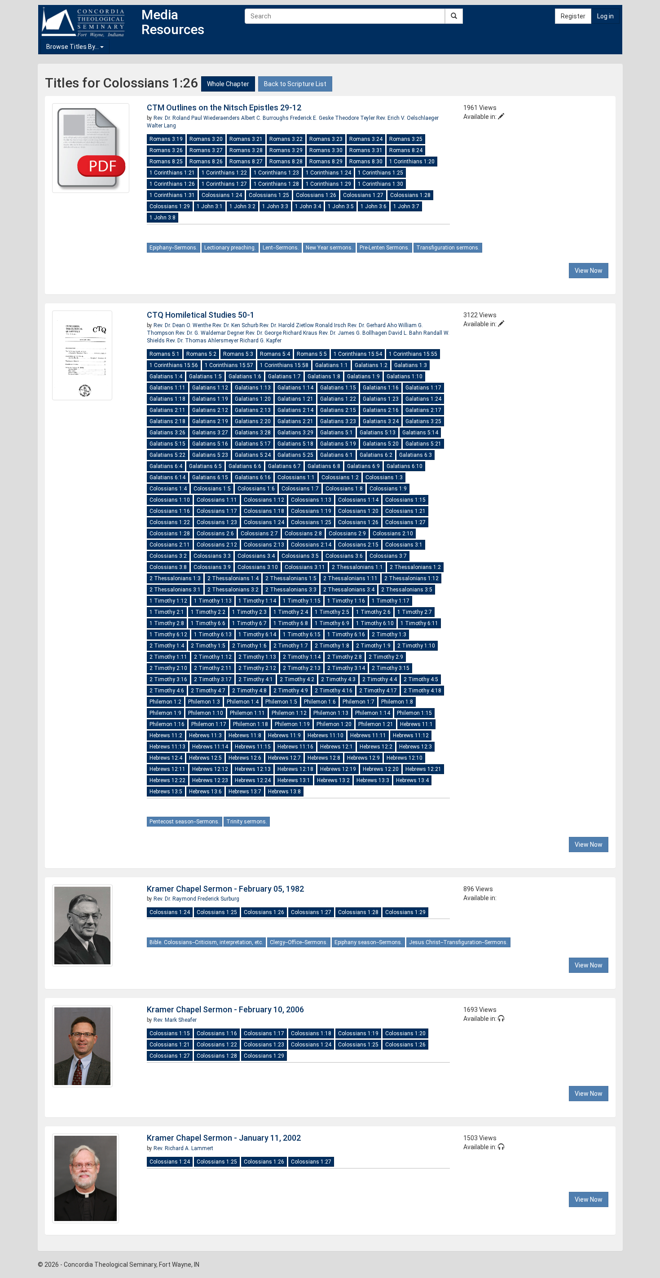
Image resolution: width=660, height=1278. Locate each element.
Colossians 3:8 (168, 567)
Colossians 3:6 (344, 556)
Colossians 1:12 (264, 500)
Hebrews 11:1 (416, 724)
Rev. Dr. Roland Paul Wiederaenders (197, 118)
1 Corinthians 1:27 (224, 184)
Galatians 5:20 (381, 444)
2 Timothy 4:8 (249, 690)
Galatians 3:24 (381, 421)
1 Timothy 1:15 (302, 601)
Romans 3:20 (206, 139)
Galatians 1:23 (381, 399)
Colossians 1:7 (300, 489)
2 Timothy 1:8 (332, 646)
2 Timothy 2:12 (257, 668)
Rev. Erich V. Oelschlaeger (407, 118)
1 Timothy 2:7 (414, 612)
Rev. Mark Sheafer (175, 1020)
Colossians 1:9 (388, 489)
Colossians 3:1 (403, 545)
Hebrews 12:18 (295, 769)
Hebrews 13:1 (293, 780)
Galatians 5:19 (338, 444)
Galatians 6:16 (253, 477)
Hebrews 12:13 (253, 769)
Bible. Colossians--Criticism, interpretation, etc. (206, 942)
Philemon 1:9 (165, 713)
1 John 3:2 (242, 206)
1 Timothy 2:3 (249, 612)
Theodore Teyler (355, 118)
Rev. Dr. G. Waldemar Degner (211, 333)
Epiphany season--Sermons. (368, 942)
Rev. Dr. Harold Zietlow (287, 325)
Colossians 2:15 (358, 545)
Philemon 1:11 (247, 713)
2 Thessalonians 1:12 (411, 578)
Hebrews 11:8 (245, 735)
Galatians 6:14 (167, 477)
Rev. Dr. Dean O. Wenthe (183, 325)
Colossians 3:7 (388, 556)
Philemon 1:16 (167, 724)
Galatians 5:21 (423, 444)
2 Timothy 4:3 (338, 679)
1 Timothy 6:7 (249, 623)
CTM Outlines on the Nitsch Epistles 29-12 (224, 107)
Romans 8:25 (166, 161)
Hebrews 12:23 (210, 780)
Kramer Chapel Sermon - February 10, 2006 (225, 1009)
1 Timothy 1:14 (257, 601)
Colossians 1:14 (358, 500)
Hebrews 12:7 (284, 758)
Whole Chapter (228, 84)
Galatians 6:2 (376, 455)
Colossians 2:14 (311, 545)
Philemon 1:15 (414, 713)
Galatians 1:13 (253, 388)
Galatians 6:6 (245, 466)
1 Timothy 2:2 (208, 612)
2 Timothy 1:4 (167, 646)
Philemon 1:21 (375, 724)
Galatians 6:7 (284, 466)
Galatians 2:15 (338, 410)
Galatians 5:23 (210, 455)
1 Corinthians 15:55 (413, 354)
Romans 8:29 (326, 161)
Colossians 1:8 (344, 489)
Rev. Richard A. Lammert (183, 1148)
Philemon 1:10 (205, 713)
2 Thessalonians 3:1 (175, 589)
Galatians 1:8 (324, 376)
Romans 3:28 (246, 150)
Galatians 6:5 (205, 466)
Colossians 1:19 (311, 511)
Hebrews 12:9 (363, 758)
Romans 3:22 (286, 139)
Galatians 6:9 (363, 466)
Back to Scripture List (295, 84)
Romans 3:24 (366, 139)
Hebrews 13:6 (205, 791)
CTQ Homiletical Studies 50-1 (201, 315)
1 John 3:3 (275, 206)
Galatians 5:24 (253, 455)
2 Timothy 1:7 (290, 646)
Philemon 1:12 (289, 713)
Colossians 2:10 (393, 533)
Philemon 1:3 (204, 702)
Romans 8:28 (286, 161)
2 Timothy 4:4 (379, 679)
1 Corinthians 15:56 (174, 365)
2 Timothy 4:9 (290, 690)
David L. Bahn (405, 333)
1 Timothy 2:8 (167, 623)
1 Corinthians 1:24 (328, 173)
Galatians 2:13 (253, 410)
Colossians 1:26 (316, 195)
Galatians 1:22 (338, 399)
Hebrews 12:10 (404, 758)
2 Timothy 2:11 (213, 668)
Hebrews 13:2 (333, 780)
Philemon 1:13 (330, 713)
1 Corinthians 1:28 (276, 184)
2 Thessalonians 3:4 (348, 589)
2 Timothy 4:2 (297, 679)
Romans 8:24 (405, 150)
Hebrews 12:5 (205, 758)
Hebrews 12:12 (210, 769)
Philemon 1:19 (292, 724)
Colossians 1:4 (168, 489)
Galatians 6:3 (415, 455)
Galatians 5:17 (253, 444)
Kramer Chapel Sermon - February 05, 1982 (225, 888)
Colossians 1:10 (170, 500)
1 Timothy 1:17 (390, 601)
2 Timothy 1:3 (389, 634)
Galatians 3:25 (423, 421)
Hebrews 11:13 (167, 747)
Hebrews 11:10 (325, 735)
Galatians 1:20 (253, 399)
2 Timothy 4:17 (378, 690)
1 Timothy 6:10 (375, 623)
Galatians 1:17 (423, 388)
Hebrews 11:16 (295, 747)
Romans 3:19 (166, 139)
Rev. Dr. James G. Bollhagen (353, 333)
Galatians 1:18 (167, 399)
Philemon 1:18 (250, 724)
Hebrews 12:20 (381, 769)
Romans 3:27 (206, 150)
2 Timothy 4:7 (208, 690)
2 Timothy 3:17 (213, 679)
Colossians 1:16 (170, 511)
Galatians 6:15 (210, 477)
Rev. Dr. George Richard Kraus (282, 333)
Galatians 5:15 (167, 444)
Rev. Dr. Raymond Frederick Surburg (196, 899)
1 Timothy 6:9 (332, 623)
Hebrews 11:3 (205, 735)
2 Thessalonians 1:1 (357, 567)
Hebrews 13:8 (284, 791)
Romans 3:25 (405, 139)
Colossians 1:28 (410, 195)
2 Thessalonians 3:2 (233, 589)
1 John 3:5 (341, 206)
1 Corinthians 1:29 (328, 184)
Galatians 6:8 (324, 466)
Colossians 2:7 (259, 533)
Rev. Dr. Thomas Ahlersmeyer (203, 340)
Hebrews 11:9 (284, 735)
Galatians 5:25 (295, 455)
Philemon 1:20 (334, 724)
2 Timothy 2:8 (344, 657)
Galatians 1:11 (167, 388)
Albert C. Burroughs (265, 118)
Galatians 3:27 (210, 432)
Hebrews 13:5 (166, 791)
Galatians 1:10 (404, 376)
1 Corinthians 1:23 (276, 173)
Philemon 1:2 (165, 702)
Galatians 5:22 (167, 455)
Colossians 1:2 (340, 477)
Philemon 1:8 (397, 702)
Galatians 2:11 (167, 410)
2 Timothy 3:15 (390, 668)
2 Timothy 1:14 (302, 657)
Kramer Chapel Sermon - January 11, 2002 (224, 1137)
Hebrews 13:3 (372, 780)
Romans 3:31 (366, 150)
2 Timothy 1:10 (416, 646)
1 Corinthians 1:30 (380, 184)
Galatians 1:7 (284, 376)
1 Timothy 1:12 (168, 601)
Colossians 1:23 (217, 522)
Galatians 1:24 (423, 399)
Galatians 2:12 (210, 410)
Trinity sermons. (246, 821)
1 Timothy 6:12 (168, 634)
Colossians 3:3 (212, 556)
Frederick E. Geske (312, 118)
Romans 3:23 (326, 139)
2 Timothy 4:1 (255, 679)
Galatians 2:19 (210, 421)
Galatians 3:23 (338, 421)
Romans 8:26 (206, 161)
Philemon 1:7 (358, 702)
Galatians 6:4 (166, 466)
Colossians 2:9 (347, 533)
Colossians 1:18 (264, 511)
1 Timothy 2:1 (167, 612)
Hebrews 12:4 (166, 758)
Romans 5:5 (312, 354)
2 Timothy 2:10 (168, 668)
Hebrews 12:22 (167, 780)
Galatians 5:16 (210, 444)
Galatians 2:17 (423, 410)
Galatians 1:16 (381, 388)
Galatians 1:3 (410, 365)
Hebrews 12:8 (324, 758)
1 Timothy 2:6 (373, 612)
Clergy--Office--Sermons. (299, 942)
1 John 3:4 (308, 206)
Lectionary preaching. (230, 248)
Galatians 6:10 (404, 466)
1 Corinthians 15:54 (358, 354)
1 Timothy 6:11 (419, 623)
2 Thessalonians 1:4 (233, 578)
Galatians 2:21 (295, 421)
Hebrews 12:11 (167, 769)
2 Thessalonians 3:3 (291, 589)
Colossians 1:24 (222, 195)
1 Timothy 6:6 (208, 623)
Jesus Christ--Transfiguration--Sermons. (458, 942)
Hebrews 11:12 (411, 735)
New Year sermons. (329, 248)
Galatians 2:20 (253, 421)
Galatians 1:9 (363, 376)
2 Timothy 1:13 (257, 657)
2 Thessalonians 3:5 (406, 589)
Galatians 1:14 (295, 388)
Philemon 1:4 (243, 702)
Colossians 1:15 (405, 500)
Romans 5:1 (165, 354)
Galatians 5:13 (378, 432)
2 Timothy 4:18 (422, 690)
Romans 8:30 (366, 161)
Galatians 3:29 (295, 432)
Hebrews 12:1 (336, 747)
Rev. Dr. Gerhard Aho (373, 325)
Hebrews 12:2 (376, 747)
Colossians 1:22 (170, 522)
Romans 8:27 (246, 161)
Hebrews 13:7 (245, 791)
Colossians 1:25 (269, 195)
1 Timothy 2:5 (332, 612)
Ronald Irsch (331, 325)
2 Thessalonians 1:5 (291, 578)
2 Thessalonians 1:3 (175, 578)
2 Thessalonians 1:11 (350, 578)
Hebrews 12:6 (245, 758)
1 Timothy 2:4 (290, 612)
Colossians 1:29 (170, 206)
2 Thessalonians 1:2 (415, 567)
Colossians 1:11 (217, 500)
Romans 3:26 (166, 150)
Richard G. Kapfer (261, 340)
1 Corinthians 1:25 (380, 173)
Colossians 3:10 (258, 567)
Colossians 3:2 (168, 556)
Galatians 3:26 (167, 432)
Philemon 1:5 (281, 702)
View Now (589, 270)
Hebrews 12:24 (253, 780)
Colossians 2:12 (217, 545)
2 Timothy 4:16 (333, 690)
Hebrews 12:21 (423, 769)
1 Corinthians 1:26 (172, 184)
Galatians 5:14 (420, 432)
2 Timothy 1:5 (208, 646)
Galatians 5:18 (295, 444)
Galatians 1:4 (166, 376)
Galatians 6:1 (336, 455)
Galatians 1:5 (205, 376)
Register (573, 16)
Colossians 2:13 (264, 545)
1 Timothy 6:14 (257, 634)
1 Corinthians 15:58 (284, 365)
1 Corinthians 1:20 (412, 161)
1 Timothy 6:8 (290, 623)
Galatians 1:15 (338, 388)
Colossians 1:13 (311, 500)
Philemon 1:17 (208, 724)
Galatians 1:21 (295, 399)
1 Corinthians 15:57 (229, 365)
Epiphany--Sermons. (174, 248)
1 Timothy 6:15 (302, 634)
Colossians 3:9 (212, 567)
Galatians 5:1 (336, 432)
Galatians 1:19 (210, 399)
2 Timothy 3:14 (346, 668)
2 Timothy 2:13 (302, 668)
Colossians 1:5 (212, 489)
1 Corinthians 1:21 (172, 173)
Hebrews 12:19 (338, 769)
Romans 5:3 (238, 354)
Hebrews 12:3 (415, 747)
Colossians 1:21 (405, 511)
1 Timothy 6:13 (213, 634)
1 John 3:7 (406, 206)
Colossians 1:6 (256, 489)
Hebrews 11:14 (210, 747)
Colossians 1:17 (217, 511)
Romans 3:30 (326, 150)
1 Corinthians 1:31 (172, 195)
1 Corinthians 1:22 (224, 173)
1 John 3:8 (163, 217)
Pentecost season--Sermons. (185, 821)
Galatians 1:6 (245, 376)
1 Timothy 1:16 (346, 601)
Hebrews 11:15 (253, 747)
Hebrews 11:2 (166, 735)
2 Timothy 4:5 (421, 679)
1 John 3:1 (210, 206)
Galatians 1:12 (210, 388)
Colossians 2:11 (170, 545)
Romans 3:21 (246, 139)
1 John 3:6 (374, 206)
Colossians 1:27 (363, 195)
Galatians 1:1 (331, 365)
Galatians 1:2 (371, 365)
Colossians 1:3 (384, 477)
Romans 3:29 (286, 150)
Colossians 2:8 (303, 533)
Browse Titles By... (73, 46)
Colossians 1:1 (296, 477)
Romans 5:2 (201, 354)
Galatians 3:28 (253, 432)
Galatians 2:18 (167, 421)
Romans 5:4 (275, 354)
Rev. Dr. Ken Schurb (236, 325)
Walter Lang (161, 126)
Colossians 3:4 (256, 556)
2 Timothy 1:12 (213, 657)
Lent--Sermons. (281, 248)
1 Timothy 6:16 (346, 634)
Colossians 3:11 (305, 567)
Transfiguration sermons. (448, 248)
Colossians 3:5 (300, 556)
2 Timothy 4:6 (167, 690)
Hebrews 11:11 (368, 735)
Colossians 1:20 (358, 511)
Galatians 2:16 (381, 410)
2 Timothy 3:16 (168, 679)
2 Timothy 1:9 (373, 646)
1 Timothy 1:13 (213, 601)
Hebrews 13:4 (412, 780)
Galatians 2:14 (295, 410)
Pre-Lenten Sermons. (384, 248)
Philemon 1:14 (372, 713)
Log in (605, 16)
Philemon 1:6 (320, 702)
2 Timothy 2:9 (386, 657)
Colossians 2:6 (215, 533)
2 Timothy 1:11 (168, 657)
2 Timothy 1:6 (249, 646)
